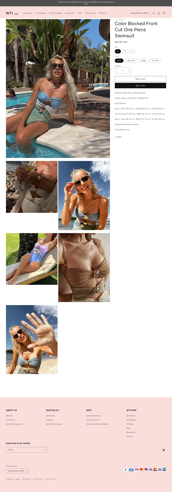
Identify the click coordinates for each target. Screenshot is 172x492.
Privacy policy (38, 479)
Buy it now (140, 86)
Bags (128, 428)
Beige (143, 61)
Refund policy (26, 479)
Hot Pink (155, 61)
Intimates (130, 424)
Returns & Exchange (54, 424)
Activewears (131, 420)
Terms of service (50, 479)
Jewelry (129, 436)
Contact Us (10, 420)
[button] (28, 13)
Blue (119, 61)
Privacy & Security (93, 416)
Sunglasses (131, 432)
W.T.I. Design (15, 479)
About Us (9, 416)
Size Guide (50, 416)
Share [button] (119, 137)
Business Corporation (14, 424)
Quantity (118, 66)
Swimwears (131, 416)
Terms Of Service (93, 420)
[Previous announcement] (54, 3)
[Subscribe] (45, 450)
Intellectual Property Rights (97, 424)
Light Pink (131, 61)
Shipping (49, 420)
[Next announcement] (117, 3)
